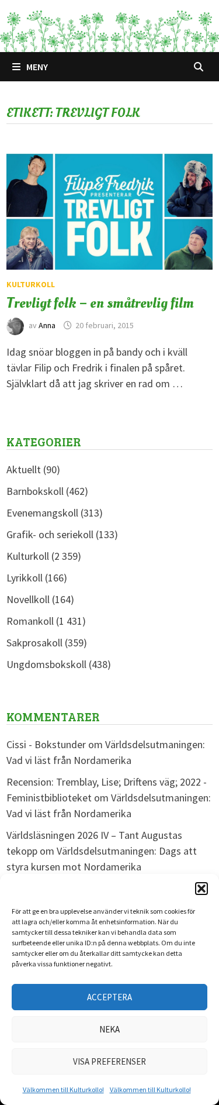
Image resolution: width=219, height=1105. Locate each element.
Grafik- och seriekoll (49, 534)
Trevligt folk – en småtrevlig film (100, 303)
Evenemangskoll (42, 512)
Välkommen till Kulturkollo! (63, 1089)
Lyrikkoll (24, 577)
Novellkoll (28, 599)
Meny (37, 67)
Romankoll (30, 621)
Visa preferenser (109, 1061)
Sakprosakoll (34, 642)
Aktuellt (23, 469)
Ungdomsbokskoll (46, 664)
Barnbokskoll (35, 491)
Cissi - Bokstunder (46, 744)
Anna (47, 325)
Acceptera (109, 997)
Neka (109, 1029)
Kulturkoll (30, 284)
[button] (201, 888)
